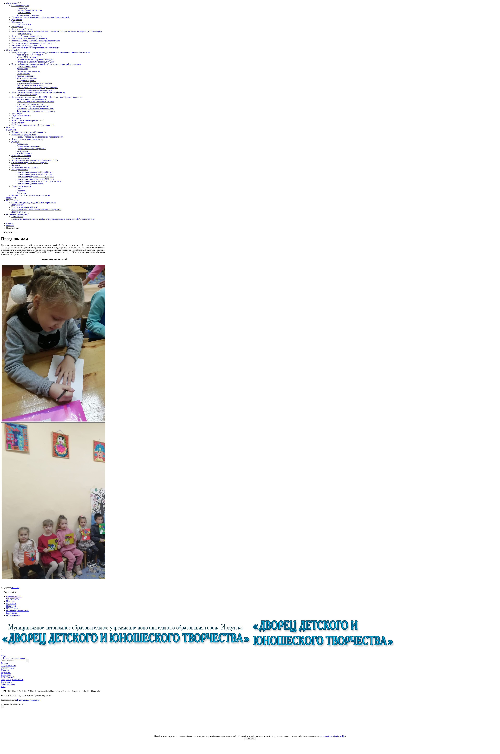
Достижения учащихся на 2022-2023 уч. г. (35, 177)
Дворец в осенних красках (28, 146)
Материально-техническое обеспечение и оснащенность (36, 209)
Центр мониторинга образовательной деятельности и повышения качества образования (50, 52)
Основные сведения (20, 5)
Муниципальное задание (28, 15)
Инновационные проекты (28, 71)
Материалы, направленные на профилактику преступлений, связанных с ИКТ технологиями (53, 219)
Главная (4, 663)
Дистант (15, 141)
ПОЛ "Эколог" (18, 123)
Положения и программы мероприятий (34, 90)
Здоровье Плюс (23, 69)
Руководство (17, 27)
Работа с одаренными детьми (30, 85)
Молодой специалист (26, 80)
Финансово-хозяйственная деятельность (29, 38)
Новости (10, 127)
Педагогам (21, 191)
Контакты (15, 165)
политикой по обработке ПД (332, 736)
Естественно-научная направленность (33, 106)
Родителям (11, 130)
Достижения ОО (24, 12)
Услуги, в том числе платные (24, 207)
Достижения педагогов (27, 66)
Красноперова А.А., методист (30, 55)
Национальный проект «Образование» (28, 132)
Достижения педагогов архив (30, 184)
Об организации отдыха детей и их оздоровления (33, 202)
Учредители (22, 8)
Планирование (23, 73)
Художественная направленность (31, 99)
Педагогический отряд (27, 95)
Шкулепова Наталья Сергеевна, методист (35, 59)
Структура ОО (12, 50)
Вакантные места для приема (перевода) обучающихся (35, 41)
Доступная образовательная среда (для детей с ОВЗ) (34, 160)
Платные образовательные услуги (26, 36)
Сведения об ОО (13, 3)
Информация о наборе (21, 155)
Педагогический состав (21, 29)
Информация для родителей (23, 134)
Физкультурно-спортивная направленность (36, 111)
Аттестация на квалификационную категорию (37, 87)
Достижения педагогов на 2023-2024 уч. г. (35, 172)
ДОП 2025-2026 (24, 24)
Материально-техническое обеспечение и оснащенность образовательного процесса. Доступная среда (56, 31)
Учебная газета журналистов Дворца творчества (32, 125)
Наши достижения (19, 170)
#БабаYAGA (22, 144)
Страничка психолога (21, 186)
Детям (19, 188)
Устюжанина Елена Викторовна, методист (35, 62)
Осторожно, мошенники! (17, 214)
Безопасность (17, 216)
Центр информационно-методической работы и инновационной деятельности (46, 64)
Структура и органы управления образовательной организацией (40, 17)
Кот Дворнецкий (24, 153)
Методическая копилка (27, 78)
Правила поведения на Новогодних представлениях (40, 137)
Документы (16, 19)
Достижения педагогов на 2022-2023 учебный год (39, 181)
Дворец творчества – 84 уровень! (31, 148)
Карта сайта (6, 682)
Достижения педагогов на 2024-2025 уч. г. (35, 174)
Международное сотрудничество (26, 45)
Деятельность (17, 205)
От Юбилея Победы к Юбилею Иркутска (29, 163)
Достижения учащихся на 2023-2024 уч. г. (35, 179)
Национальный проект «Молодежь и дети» (30, 195)
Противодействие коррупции (24, 167)
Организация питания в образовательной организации (35, 48)
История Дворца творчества (29, 10)
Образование (17, 22)
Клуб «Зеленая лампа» (21, 116)
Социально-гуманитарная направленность (35, 102)
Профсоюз (16, 118)
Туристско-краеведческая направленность (35, 109)
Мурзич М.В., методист (27, 57)
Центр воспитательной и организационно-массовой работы (38, 92)
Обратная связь (8, 684)
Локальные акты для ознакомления (27, 139)
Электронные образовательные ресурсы (34, 83)
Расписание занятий (20, 158)
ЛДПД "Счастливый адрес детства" (27, 120)
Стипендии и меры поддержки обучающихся (31, 43)
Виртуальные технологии (28, 700)
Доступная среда (24, 34)
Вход (3, 656)
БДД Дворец (17, 113)
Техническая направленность (30, 104)
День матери (22, 151)
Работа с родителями (26, 76)
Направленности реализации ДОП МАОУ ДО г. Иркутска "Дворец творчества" (46, 97)
